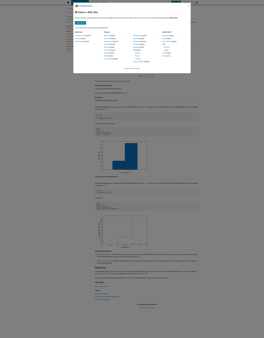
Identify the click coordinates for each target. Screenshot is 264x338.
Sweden (135, 47)
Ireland (106, 53)
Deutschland (108, 41)
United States (79, 41)
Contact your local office (132, 68)
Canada (77, 38)
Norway (135, 38)
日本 (163, 53)
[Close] (188, 5)
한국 (163, 56)
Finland (106, 47)
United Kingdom (138, 61)
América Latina (79, 35)
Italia (105, 56)
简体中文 (167, 47)
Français (137, 59)
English (137, 56)
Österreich (136, 41)
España (106, 44)
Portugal (136, 44)
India (163, 38)
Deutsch (137, 53)
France (106, 50)
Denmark (107, 38)
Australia (165, 35)
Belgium (106, 35)
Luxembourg (108, 59)
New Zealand (166, 41)
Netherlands (137, 35)
